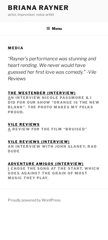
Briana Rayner (38, 8)
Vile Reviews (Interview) (39, 142)
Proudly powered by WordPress (34, 200)
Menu (57, 28)
